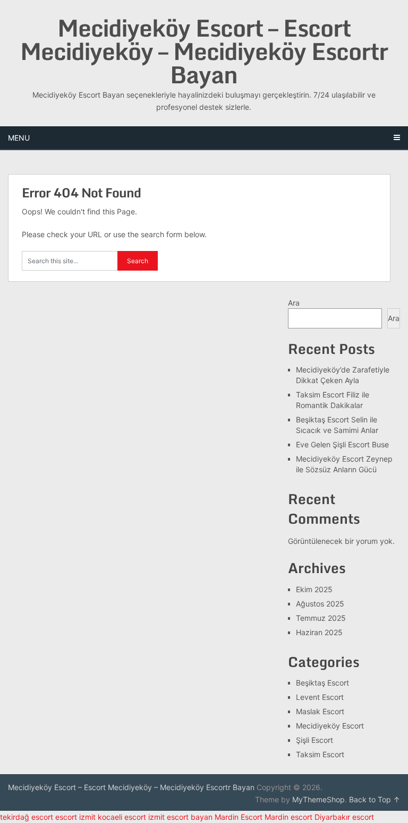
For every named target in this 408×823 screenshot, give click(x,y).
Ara (294, 302)
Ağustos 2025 (320, 603)
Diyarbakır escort (344, 816)
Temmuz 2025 (321, 617)
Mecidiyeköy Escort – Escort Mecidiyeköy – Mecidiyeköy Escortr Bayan (204, 50)
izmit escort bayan (180, 816)
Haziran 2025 (319, 632)
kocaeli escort (122, 816)
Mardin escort (288, 816)
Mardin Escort (238, 816)
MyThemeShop (318, 799)
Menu (19, 137)
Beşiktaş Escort (322, 682)
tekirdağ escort (26, 816)
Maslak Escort (320, 711)
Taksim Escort (320, 754)
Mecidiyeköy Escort (330, 725)
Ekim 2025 (314, 589)
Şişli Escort (314, 739)
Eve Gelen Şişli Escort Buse (342, 444)
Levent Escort (320, 696)
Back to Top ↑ (374, 799)
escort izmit (75, 816)
